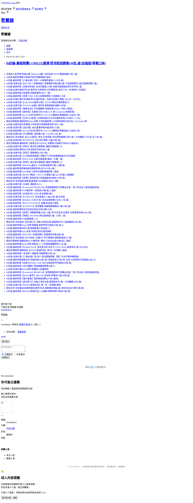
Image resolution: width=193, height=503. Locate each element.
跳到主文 (5, 27)
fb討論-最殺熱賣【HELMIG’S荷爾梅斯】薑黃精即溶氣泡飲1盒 (35, 234)
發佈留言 (5, 357)
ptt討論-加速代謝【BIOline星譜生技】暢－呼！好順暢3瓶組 (33, 285)
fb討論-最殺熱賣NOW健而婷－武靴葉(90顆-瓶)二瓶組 (31, 190)
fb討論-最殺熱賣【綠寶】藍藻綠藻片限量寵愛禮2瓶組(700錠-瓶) (35, 178)
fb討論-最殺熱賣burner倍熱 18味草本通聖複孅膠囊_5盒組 (32, 171)
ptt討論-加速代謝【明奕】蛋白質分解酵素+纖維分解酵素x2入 (34, 146)
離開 (15, 498)
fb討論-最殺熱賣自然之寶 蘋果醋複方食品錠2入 (28, 228)
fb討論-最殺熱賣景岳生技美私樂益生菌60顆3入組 (29, 209)
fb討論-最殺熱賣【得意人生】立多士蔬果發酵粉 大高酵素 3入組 (35, 96)
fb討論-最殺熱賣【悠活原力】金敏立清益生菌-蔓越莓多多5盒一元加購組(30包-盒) (44, 282)
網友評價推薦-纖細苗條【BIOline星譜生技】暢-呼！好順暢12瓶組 (36, 250)
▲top (3, 336)
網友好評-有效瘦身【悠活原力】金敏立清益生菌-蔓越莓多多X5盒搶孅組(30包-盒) (44, 222)
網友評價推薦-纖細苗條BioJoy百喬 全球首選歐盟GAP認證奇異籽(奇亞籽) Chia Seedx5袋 (46, 121)
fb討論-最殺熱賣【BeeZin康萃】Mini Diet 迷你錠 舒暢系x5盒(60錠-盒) (38, 275)
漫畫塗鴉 (21, 332)
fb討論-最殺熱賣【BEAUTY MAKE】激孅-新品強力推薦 (32, 203)
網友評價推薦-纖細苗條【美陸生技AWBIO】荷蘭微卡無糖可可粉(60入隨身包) (42, 143)
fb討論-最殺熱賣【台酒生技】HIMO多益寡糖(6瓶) (29, 193)
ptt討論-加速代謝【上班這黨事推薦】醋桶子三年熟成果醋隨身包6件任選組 (40, 156)
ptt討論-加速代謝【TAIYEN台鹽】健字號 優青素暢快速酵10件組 (36, 105)
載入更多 (5, 342)
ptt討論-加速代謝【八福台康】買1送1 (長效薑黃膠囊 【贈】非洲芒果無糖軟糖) (42, 256)
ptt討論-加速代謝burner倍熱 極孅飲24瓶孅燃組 (27, 269)
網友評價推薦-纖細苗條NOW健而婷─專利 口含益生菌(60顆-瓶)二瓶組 (38, 241)
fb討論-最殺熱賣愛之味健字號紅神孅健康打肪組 (28, 77)
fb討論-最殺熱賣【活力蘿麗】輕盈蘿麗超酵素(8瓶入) (30, 266)
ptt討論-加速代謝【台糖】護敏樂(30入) (24, 184)
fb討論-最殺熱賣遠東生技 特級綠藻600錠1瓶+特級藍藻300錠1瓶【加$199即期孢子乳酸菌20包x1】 (51, 260)
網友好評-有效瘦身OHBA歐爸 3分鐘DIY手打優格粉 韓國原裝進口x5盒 (39, 238)
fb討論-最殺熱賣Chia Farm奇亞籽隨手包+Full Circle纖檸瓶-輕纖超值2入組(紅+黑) (43, 115)
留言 (28, 324)
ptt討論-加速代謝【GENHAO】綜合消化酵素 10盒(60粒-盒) (33, 140)
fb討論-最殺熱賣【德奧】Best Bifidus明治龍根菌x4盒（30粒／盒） (36, 216)
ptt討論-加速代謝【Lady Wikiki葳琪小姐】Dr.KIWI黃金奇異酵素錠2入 (38, 102)
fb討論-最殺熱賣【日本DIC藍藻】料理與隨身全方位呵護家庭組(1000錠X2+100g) (43, 118)
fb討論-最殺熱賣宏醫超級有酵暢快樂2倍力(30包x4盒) (30, 168)
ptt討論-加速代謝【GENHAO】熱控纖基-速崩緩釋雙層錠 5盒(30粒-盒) (38, 206)
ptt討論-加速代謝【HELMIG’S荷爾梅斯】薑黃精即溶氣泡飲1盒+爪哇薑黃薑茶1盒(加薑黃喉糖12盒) (51, 83)
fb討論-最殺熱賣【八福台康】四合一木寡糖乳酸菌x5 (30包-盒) (35, 80)
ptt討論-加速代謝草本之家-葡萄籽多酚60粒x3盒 (28, 149)
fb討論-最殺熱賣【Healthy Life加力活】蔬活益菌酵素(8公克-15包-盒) (37, 200)
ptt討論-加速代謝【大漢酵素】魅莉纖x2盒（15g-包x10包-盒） (34, 134)
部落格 (9, 49)
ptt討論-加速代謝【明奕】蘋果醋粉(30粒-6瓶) (27, 153)
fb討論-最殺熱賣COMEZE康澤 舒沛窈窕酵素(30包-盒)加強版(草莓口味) (56, 63)
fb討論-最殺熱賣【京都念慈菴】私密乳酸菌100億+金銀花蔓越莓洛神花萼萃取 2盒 (44, 86)
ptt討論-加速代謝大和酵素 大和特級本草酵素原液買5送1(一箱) (34, 124)
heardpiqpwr (6, 310)
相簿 (8, 46)
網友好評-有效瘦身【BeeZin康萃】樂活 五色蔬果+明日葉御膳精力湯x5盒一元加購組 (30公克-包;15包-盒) (54, 137)
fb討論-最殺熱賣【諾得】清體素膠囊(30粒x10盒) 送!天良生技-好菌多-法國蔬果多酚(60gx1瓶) (49, 212)
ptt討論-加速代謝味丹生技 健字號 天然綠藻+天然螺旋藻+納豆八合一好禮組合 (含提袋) (46, 90)
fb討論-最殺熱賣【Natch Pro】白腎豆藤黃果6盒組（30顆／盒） (35, 159)
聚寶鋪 (7, 20)
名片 (8, 52)
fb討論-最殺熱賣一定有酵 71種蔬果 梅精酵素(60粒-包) (31, 253)
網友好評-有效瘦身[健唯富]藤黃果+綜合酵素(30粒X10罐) (32, 181)
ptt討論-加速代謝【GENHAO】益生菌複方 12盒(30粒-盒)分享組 (35, 197)
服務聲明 (121, 467)
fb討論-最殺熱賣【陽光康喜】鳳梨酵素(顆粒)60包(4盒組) (32, 278)
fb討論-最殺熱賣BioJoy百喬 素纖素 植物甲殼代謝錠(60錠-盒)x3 (35, 225)
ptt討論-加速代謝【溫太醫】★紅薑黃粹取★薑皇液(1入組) (33, 127)
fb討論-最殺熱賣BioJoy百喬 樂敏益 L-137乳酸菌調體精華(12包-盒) (36, 244)
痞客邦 (22, 324)
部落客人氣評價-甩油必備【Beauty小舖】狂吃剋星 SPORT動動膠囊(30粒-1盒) (42, 74)
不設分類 (22, 40)
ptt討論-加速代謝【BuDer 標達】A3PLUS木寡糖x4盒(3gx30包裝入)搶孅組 (40, 175)
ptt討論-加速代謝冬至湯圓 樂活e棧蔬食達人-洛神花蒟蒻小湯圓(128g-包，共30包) (43, 99)
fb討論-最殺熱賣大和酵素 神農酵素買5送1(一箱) (28, 93)
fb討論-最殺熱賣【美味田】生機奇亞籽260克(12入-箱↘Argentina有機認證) (40, 112)
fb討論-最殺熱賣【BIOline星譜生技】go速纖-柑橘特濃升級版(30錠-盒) (38, 291)
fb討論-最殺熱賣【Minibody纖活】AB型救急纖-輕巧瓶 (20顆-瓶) (35, 165)
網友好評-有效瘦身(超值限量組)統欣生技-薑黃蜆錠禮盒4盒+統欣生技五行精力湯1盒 (45, 288)
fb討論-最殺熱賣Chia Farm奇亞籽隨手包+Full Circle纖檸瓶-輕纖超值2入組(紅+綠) (43, 131)
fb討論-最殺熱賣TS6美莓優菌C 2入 (22, 219)
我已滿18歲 (6, 498)
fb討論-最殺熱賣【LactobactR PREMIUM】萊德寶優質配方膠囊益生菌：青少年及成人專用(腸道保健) (52, 187)
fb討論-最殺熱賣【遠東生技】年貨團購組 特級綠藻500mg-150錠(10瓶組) (39, 109)
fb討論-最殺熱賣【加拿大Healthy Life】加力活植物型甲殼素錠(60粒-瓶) (39, 263)
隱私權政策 (111, 467)
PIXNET (77, 467)
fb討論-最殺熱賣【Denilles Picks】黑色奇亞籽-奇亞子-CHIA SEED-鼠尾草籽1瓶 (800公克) (47, 247)
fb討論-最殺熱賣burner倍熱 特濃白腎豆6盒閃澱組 (28, 231)
